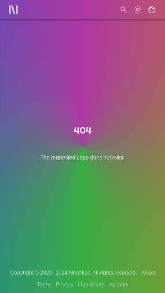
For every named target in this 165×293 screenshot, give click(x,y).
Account (118, 285)
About (148, 273)
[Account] (151, 9)
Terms (44, 285)
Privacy (64, 285)
